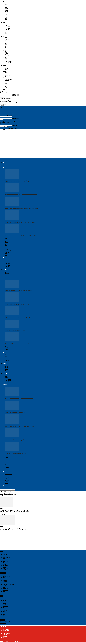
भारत (3, 3)
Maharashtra (5, 590)
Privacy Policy (6, 630)
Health (4, 607)
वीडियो (4, 89)
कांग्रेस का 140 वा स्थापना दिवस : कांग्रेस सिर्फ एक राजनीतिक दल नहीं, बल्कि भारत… (20, 181)
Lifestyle (4, 614)
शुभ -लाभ (9, 62)
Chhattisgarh (5, 585)
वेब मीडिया (7, 80)
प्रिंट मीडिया (7, 82)
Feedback (5, 636)
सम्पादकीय (7, 85)
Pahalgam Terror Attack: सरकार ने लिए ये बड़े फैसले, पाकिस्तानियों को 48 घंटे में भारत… (21, 235)
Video (4, 599)
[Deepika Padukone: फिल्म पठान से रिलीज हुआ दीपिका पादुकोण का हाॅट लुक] (12, 437)
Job (3, 601)
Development (5, 561)
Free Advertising (6, 639)
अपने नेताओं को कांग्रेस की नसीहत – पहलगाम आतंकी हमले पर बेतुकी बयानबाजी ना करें (20, 222)
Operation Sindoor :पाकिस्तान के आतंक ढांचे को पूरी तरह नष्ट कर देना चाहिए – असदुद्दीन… (22, 208)
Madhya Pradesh (6, 576)
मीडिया (4, 78)
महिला (6, 69)
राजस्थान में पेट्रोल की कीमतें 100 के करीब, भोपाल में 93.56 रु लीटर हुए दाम (18, 290)
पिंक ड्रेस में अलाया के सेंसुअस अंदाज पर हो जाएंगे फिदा (15, 412)
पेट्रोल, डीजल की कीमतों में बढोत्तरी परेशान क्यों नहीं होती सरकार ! (17, 330)
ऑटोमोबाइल (7, 39)
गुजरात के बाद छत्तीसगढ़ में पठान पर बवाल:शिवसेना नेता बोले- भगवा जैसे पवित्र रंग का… (20, 426)
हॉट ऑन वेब (5, 65)
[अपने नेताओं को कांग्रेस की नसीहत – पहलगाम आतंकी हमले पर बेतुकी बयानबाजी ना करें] (12, 219)
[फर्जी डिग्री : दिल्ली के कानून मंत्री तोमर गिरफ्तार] (7, 524)
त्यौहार (9, 64)
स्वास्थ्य (6, 68)
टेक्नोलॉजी (4, 71)
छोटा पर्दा (6, 54)
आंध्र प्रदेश (7, 18)
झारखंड (6, 15)
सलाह (6, 58)
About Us (5, 628)
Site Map (5, 637)
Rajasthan (5, 581)
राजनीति (4, 31)
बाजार (6, 37)
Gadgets (4, 567)
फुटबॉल (6, 46)
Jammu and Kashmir (7, 579)
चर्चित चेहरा (7, 33)
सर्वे (5, 35)
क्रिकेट (6, 43)
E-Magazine (5, 562)
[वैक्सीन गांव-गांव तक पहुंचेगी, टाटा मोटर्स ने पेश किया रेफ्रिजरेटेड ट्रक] (12, 301)
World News (5, 565)
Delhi (1, 508)
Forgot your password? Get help (7, 121)
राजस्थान (6, 12)
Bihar (4, 591)
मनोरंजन (4, 50)
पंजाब (6, 19)
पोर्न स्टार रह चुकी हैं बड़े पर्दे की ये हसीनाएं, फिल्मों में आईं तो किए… (16, 453)
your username (15, 94)
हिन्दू (8, 25)
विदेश (4, 22)
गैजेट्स (6, 72)
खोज (6, 73)
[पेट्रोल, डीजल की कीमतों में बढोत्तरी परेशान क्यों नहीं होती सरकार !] (12, 327)
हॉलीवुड (6, 53)
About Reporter (6, 633)
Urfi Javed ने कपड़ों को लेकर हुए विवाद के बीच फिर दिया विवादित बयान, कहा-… (19, 398)
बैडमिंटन (6, 47)
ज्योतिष (6, 60)
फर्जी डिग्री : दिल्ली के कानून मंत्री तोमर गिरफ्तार (13, 529)
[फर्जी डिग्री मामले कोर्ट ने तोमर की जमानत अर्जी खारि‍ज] (6, 507)
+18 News (5, 554)
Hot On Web (5, 568)
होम (3, 1)
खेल (3, 42)
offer (6, 87)
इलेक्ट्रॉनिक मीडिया (8, 79)
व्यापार (4, 36)
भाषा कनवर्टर (7, 75)
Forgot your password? (5, 98)
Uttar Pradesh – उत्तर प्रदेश (8, 584)
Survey (6, 86)
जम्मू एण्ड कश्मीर (8, 17)
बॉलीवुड (6, 51)
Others (4, 592)
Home (1, 491)
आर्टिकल (6, 83)
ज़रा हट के (7, 55)
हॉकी (6, 44)
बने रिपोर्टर (4, 626)
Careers (4, 560)
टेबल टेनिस (7, 49)
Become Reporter (6, 557)
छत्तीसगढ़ (6, 8)
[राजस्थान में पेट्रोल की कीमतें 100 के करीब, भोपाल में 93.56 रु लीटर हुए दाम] (12, 287)
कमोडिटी (6, 40)
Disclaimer (5, 632)
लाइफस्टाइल (5, 57)
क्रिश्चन (9, 28)
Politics (4, 608)
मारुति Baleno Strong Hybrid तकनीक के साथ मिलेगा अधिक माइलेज (17, 318)
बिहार (6, 14)
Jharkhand (5, 580)
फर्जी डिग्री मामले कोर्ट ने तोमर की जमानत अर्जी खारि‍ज (14, 511)
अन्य (6, 21)
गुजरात (6, 10)
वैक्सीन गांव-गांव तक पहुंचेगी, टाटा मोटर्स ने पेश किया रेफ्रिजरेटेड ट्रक (17, 304)
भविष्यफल (10, 61)
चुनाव (6, 32)
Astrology (5, 556)
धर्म (5, 24)
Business (4, 558)
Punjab (4, 577)
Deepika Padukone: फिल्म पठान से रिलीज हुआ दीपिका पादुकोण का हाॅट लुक (19, 439)
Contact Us (5, 634)
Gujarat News (5, 588)
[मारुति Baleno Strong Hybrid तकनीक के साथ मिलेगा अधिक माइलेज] (12, 315)
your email (14, 102)
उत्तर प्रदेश (7, 6)
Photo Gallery (5, 600)
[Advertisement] (43, 135)
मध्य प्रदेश (7, 7)
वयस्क (6, 67)
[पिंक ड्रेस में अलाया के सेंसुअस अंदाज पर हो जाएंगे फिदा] (12, 409)
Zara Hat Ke (5, 604)
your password (15, 95)
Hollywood (5, 603)
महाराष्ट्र (6, 11)
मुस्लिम (9, 26)
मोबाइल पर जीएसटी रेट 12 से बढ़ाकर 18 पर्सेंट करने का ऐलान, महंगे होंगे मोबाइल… (19, 343)
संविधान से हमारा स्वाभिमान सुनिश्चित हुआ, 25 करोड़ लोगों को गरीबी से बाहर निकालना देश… (21, 194)
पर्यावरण (6, 76)
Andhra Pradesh (6, 583)
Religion (4, 611)
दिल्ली (6, 4)
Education (5, 564)
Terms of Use (6, 629)
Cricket (4, 569)
